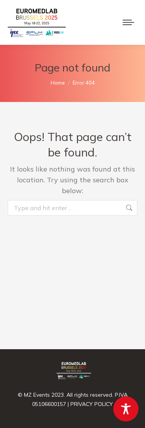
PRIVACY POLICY (91, 404)
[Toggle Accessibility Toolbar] (126, 409)
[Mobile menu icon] (128, 22)
